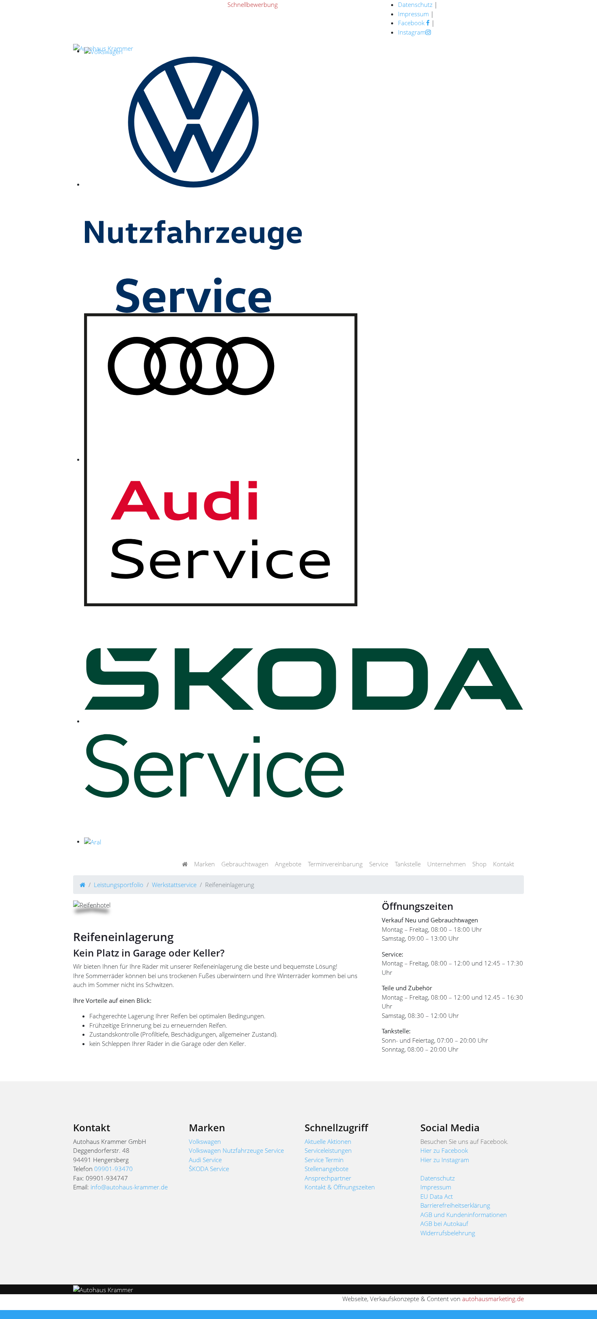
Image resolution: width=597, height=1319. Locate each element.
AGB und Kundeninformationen (463, 1215)
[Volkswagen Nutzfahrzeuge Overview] (193, 184)
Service (378, 864)
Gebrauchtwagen (244, 864)
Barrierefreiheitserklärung (455, 1205)
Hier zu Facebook (444, 1150)
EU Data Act (436, 1196)
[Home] (82, 885)
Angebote (288, 864)
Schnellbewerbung (252, 4)
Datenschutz (415, 4)
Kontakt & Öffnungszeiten (340, 1187)
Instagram (412, 32)
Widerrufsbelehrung (447, 1233)
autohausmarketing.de (493, 1299)
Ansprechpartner (328, 1178)
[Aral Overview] (92, 841)
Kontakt (503, 864)
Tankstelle (408, 864)
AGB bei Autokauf (444, 1223)
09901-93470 (113, 1169)
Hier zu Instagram (444, 1160)
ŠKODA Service (209, 1169)
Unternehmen (446, 864)
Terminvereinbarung (335, 864)
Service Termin (324, 1160)
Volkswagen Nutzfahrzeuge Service (236, 1150)
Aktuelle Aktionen (328, 1141)
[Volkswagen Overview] (103, 51)
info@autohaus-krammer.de (129, 1187)
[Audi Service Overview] (221, 459)
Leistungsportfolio (118, 885)
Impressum (413, 14)
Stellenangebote (326, 1169)
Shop (479, 864)
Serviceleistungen (328, 1150)
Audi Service (205, 1160)
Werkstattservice (174, 885)
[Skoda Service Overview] (304, 721)
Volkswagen (205, 1141)
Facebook (412, 23)
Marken (204, 864)
